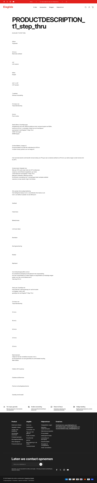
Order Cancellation (46, 447)
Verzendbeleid (31, 480)
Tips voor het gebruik (30, 432)
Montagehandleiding (17, 439)
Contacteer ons (30, 429)
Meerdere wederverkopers (45, 428)
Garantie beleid (45, 441)
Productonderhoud (17, 444)
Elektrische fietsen (16, 425)
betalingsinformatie (46, 435)
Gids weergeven (16, 441)
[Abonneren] (40, 464)
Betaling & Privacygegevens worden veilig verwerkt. (84, 409)
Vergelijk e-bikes (16, 427)
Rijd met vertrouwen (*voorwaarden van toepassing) (14, 409)
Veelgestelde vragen (46, 425)
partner (28, 440)
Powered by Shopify (29, 478)
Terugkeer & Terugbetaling (45, 444)
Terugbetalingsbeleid (7, 480)
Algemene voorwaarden (23, 480)
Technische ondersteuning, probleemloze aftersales (60, 409)
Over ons (28, 425)
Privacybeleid (44, 433)
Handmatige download (15, 434)
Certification (29, 427)
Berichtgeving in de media (31, 443)
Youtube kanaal (30, 446)
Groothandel (29, 438)
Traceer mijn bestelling (15, 430)
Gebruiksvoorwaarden (47, 431)
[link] (66, 425)
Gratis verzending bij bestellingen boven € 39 (38, 409)
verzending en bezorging (45, 438)
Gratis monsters (30, 435)
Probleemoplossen (17, 437)
